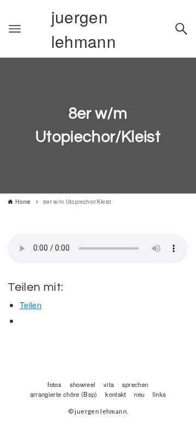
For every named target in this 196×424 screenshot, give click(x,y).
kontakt (115, 394)
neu (139, 394)
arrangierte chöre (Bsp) (63, 394)
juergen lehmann (84, 29)
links (159, 394)
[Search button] (181, 29)
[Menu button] (15, 29)
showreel (83, 384)
